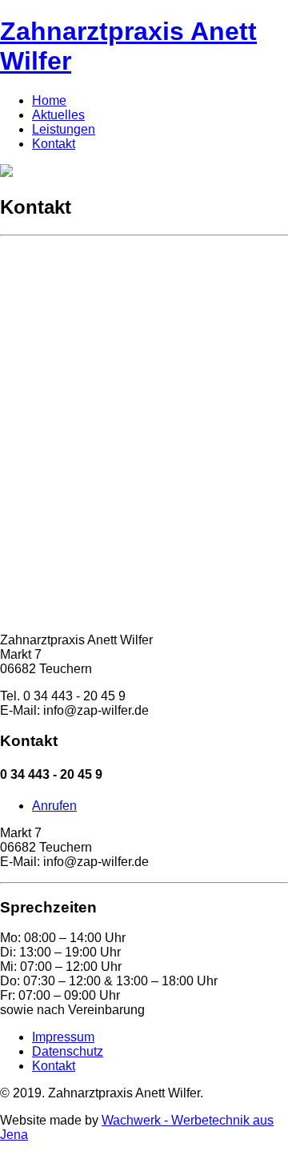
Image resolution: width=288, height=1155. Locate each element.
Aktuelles (58, 115)
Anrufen (54, 805)
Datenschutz (67, 1051)
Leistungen (63, 129)
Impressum (63, 1037)
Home (49, 100)
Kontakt (53, 143)
